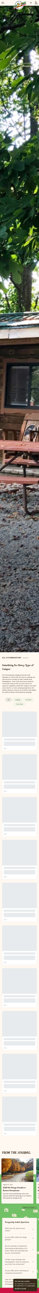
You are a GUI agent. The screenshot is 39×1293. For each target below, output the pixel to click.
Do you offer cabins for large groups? (16, 1238)
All (8, 700)
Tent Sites (19, 704)
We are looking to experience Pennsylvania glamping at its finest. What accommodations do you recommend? (16, 1249)
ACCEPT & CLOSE (20, 1289)
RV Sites (28, 700)
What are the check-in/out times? (15, 1229)
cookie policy (31, 1285)
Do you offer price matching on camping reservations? (17, 1272)
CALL (36, 4)
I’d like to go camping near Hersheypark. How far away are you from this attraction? (17, 1261)
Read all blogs (28, 1208)
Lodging (17, 700)
